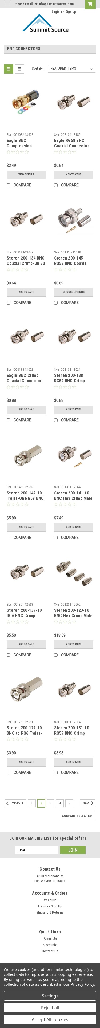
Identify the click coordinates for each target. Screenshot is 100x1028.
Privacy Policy (82, 984)
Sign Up (70, 12)
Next (86, 803)
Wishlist (50, 900)
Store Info (50, 945)
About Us (50, 939)
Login (55, 12)
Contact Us (50, 951)
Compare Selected (77, 816)
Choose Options (74, 292)
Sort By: (37, 68)
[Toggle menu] (7, 7)
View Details (26, 174)
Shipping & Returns (50, 912)
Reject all (50, 1008)
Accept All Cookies (50, 1019)
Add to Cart (73, 174)
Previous (16, 803)
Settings (50, 996)
